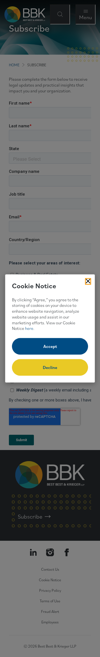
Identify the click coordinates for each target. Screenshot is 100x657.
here (29, 328)
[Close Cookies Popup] (88, 281)
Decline (50, 367)
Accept (50, 346)
